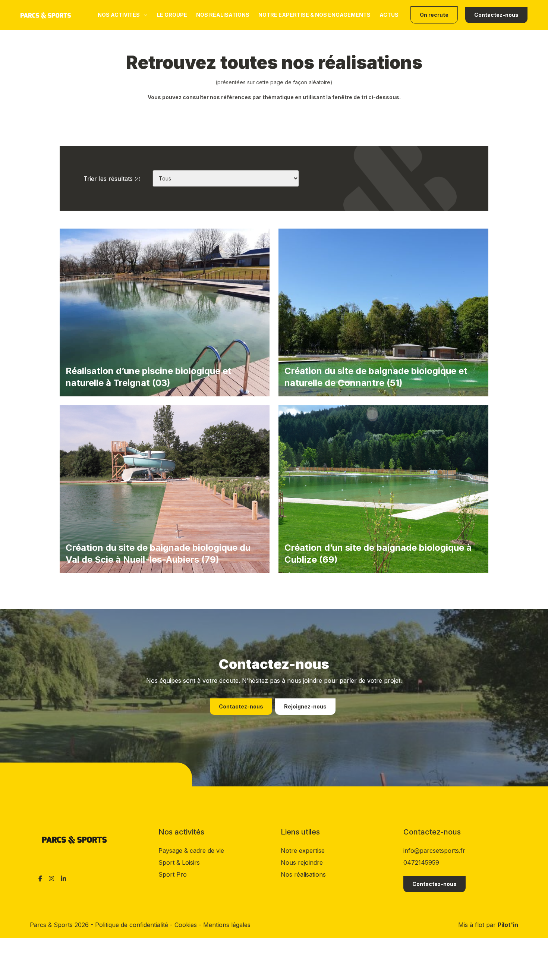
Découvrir (80, 582)
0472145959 (421, 862)
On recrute (434, 15)
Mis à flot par (488, 924)
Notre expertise (303, 850)
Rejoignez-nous (305, 706)
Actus (389, 15)
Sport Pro (172, 874)
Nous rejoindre (302, 862)
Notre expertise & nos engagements (314, 15)
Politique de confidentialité (132, 924)
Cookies (186, 924)
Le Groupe (172, 15)
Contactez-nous (496, 15)
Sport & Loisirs (179, 862)
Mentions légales (227, 924)
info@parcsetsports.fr (434, 850)
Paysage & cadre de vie (191, 850)
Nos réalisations (222, 15)
